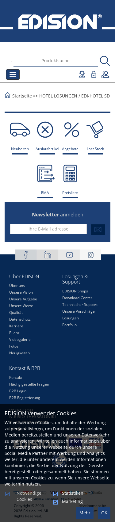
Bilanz (14, 332)
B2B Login (17, 391)
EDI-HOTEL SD (95, 96)
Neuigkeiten (19, 353)
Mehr (84, 513)
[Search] (104, 61)
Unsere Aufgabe (23, 299)
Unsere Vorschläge (78, 311)
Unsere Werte (21, 305)
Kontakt (15, 377)
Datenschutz (20, 319)
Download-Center (77, 297)
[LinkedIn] (47, 255)
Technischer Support (80, 304)
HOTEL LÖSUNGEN (58, 96)
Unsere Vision (21, 292)
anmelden (57, 214)
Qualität (16, 312)
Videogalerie (20, 339)
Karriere (16, 326)
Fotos (13, 346)
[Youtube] (69, 255)
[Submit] (98, 229)
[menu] (13, 74)
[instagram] (90, 255)
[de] (57, 21)
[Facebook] (26, 255)
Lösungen (70, 318)
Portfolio (69, 324)
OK (104, 513)
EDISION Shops (75, 291)
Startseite (22, 96)
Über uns (17, 285)
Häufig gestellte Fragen (29, 384)
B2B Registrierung (24, 397)
